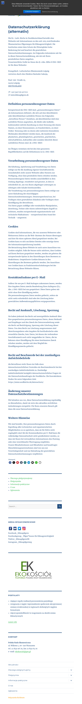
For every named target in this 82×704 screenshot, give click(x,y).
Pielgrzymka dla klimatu (16, 698)
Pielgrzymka (15, 481)
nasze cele (12, 622)
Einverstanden (32, 11)
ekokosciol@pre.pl (23, 651)
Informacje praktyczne (20, 484)
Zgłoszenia (15, 490)
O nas (12, 487)
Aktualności (13, 665)
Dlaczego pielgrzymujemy (21, 478)
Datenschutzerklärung (50, 11)
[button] (10, 462)
